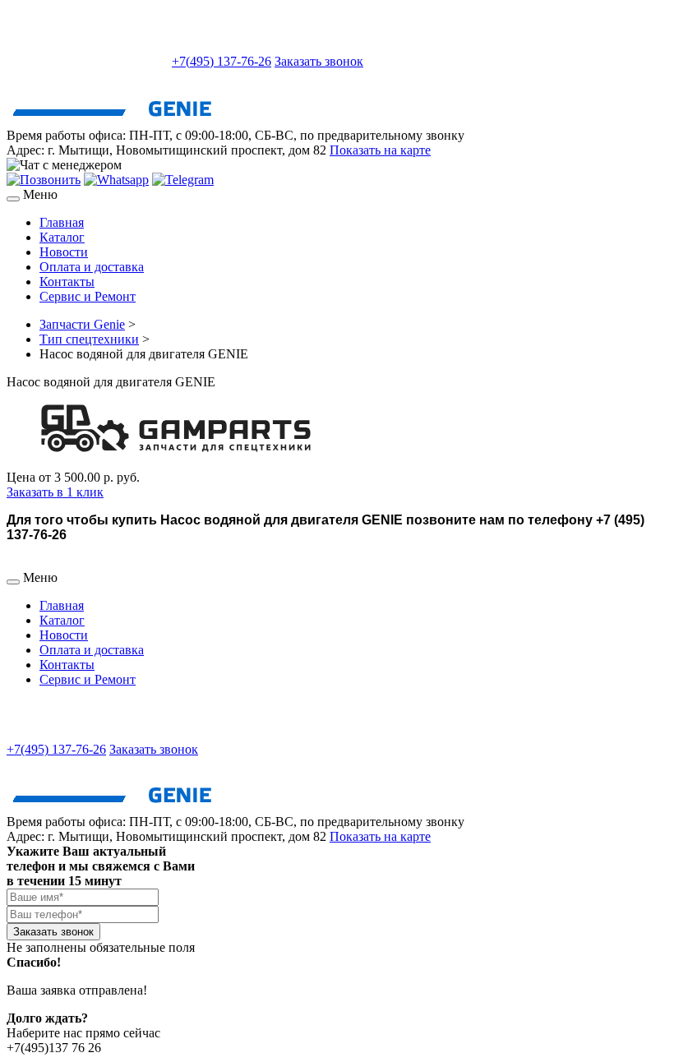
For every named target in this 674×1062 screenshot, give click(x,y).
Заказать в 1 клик (55, 492)
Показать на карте (380, 150)
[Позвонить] (44, 180)
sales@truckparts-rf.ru (87, 59)
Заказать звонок (319, 61)
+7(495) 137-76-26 (221, 61)
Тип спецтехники (89, 339)
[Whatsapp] (116, 180)
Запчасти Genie (82, 324)
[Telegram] (183, 180)
